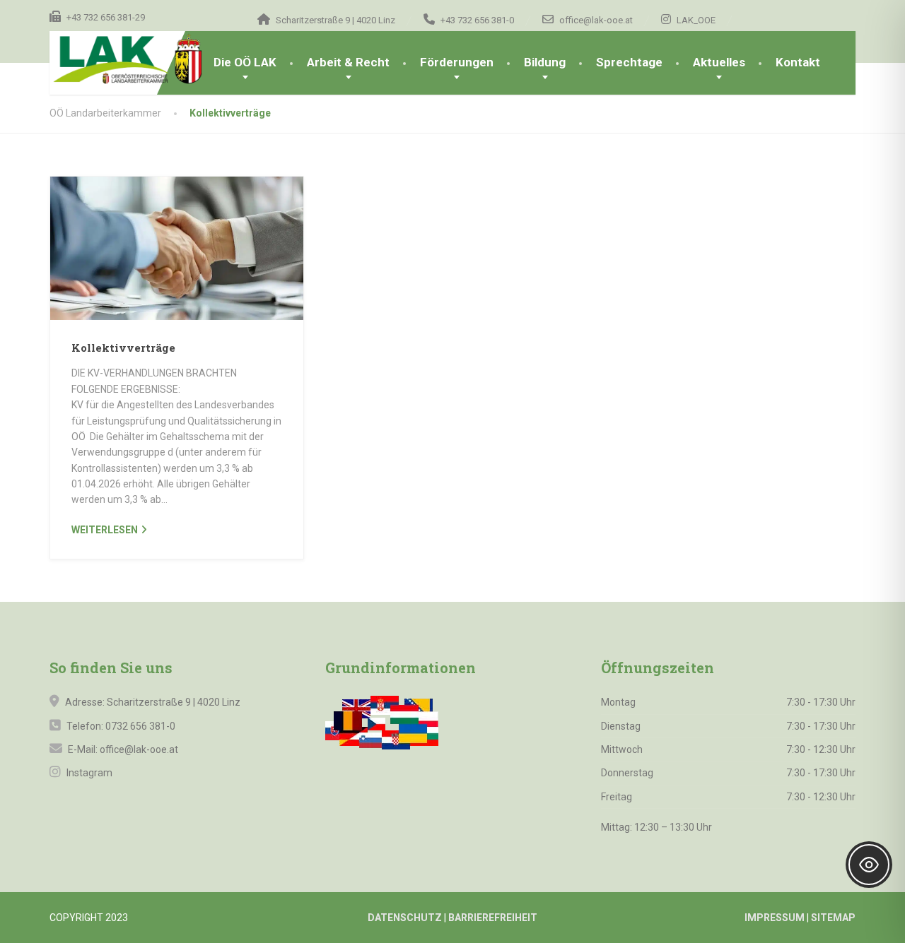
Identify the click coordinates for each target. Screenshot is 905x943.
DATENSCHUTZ (405, 917)
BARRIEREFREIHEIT (492, 917)
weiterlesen (104, 529)
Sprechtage (629, 62)
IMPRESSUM (775, 917)
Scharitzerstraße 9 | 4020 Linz (173, 702)
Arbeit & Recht (348, 62)
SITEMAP (833, 917)
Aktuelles (719, 62)
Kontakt (798, 62)
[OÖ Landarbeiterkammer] (152, 59)
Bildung (545, 62)
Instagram (88, 772)
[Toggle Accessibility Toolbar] (869, 864)
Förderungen (457, 62)
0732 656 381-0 (140, 726)
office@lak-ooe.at (138, 749)
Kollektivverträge (123, 347)
